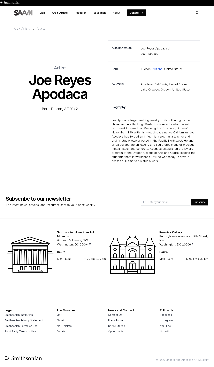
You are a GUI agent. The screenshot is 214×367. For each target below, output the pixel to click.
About (60, 320)
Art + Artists (22, 28)
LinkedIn (165, 331)
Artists (41, 28)
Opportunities (116, 331)
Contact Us (115, 314)
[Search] (197, 13)
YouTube (165, 325)
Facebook (166, 314)
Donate (60, 331)
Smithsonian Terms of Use (21, 325)
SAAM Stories (116, 325)
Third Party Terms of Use (20, 331)
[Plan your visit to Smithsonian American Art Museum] (90, 244)
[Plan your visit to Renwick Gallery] (192, 244)
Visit (59, 314)
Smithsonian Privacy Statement (24, 320)
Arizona (157, 69)
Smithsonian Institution (19, 314)
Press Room (115, 320)
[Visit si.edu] (23, 358)
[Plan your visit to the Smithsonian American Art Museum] (30, 258)
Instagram (166, 320)
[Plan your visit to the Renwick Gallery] (132, 258)
